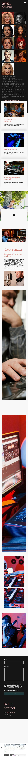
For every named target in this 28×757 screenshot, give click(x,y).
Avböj (12, 755)
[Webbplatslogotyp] (7, 10)
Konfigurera (6, 751)
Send (14, 693)
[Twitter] (10, 715)
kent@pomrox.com (11, 712)
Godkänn (6, 755)
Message (6, 666)
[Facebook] (5, 715)
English (17, 755)
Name (5, 659)
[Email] (14, 215)
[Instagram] (7, 715)
